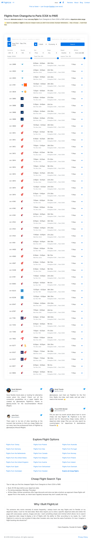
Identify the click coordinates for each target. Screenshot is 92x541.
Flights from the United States (16, 458)
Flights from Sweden (41, 471)
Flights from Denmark (69, 466)
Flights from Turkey (12, 444)
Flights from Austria (40, 462)
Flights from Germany (13, 449)
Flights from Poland (40, 444)
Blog (81, 2)
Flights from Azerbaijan (14, 471)
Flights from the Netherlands (16, 453)
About (76, 2)
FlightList (7, 2)
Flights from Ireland (68, 462)
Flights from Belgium (41, 458)
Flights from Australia (69, 444)
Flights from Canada (40, 453)
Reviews (70, 2)
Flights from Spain (12, 466)
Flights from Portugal (69, 449)
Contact (87, 2)
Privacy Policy (83, 537)
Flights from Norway (69, 453)
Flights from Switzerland (42, 466)
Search (72, 44)
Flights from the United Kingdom (17, 462)
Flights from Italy (39, 449)
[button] (82, 64)
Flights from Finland (69, 458)
